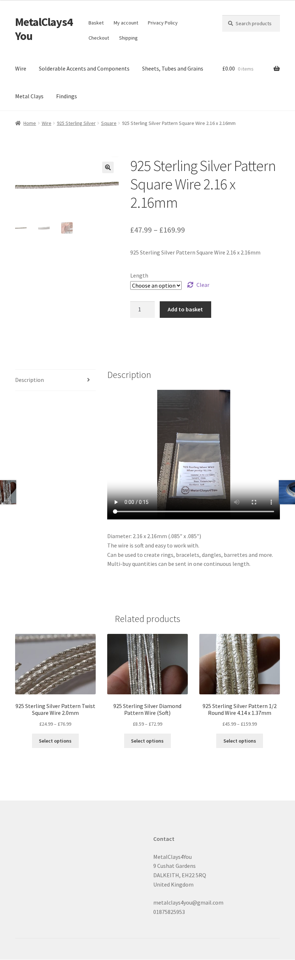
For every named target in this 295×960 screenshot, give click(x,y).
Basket (96, 22)
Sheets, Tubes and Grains (172, 68)
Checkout (98, 38)
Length (139, 275)
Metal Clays (29, 96)
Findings (66, 96)
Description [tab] (29, 379)
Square (109, 123)
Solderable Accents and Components (84, 68)
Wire (20, 68)
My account (126, 22)
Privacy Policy (163, 22)
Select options (55, 741)
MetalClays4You (44, 29)
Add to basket (185, 309)
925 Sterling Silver (76, 123)
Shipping (128, 38)
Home (29, 123)
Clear (202, 284)
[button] (108, 167)
